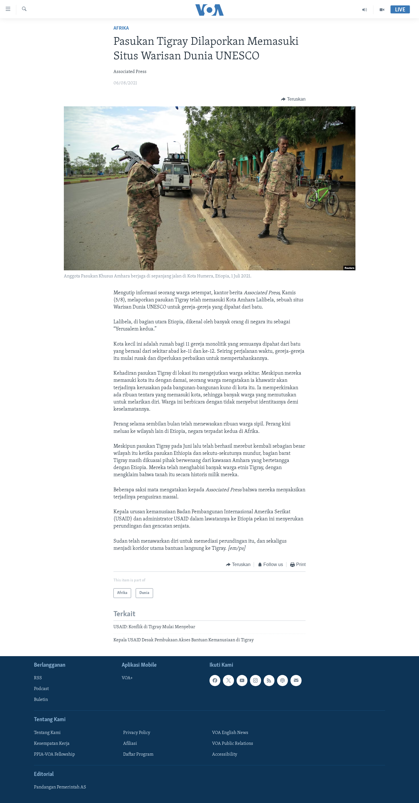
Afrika (121, 28)
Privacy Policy (136, 733)
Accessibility (224, 754)
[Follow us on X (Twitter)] (228, 680)
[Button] (293, 99)
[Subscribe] (295, 680)
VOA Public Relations (232, 743)
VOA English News (230, 733)
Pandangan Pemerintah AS (60, 787)
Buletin (41, 700)
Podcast (41, 689)
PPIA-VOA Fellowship (54, 754)
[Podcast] (282, 680)
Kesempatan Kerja (52, 743)
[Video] (381, 9)
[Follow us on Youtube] (242, 680)
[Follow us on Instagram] (255, 680)
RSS (38, 678)
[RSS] (269, 680)
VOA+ (127, 678)
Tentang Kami (47, 733)
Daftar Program (138, 754)
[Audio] (364, 9)
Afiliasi (130, 743)
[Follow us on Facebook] (215, 680)
